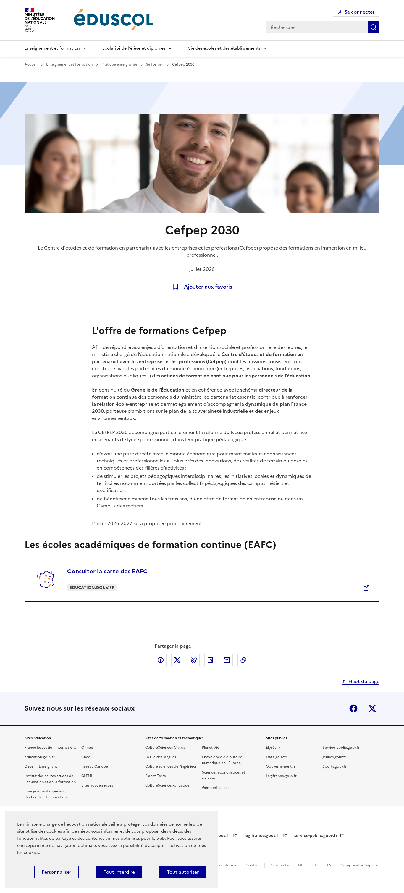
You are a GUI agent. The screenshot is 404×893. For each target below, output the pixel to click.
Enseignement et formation (52, 48)
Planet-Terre (155, 776)
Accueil (31, 64)
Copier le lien (243, 660)
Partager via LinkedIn (210, 660)
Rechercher (373, 27)
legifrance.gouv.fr (262, 835)
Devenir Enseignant (41, 766)
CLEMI (86, 776)
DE (301, 865)
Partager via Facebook (161, 660)
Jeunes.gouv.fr (334, 757)
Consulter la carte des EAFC (107, 571)
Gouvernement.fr (280, 766)
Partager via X (177, 660)
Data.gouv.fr (276, 757)
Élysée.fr (273, 747)
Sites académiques (97, 785)
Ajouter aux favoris (208, 287)
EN (316, 865)
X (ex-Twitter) (372, 708)
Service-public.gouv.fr (341, 747)
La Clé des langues (160, 757)
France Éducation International (51, 747)
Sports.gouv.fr (335, 766)
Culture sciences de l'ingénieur (171, 766)
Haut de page (363, 681)
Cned (86, 757)
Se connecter (359, 11)
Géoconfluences (216, 787)
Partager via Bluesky (194, 660)
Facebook (353, 708)
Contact (253, 865)
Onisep (87, 747)
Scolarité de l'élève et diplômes (133, 48)
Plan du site (279, 865)
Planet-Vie (210, 747)
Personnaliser (56, 872)
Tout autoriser (183, 872)
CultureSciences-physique (167, 785)
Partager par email (227, 660)
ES (329, 865)
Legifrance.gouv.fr (281, 776)
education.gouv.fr (40, 757)
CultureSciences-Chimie (165, 747)
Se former (155, 64)
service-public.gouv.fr (316, 835)
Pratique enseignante (119, 64)
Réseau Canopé (94, 766)
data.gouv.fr (218, 835)
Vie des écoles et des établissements (224, 48)
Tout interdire (119, 872)
